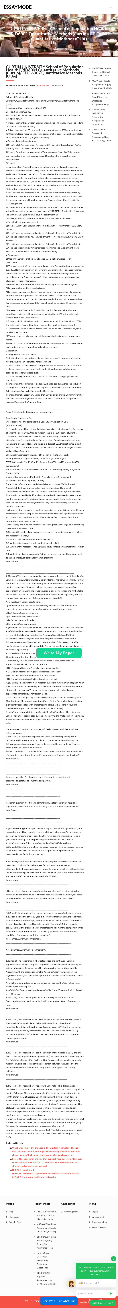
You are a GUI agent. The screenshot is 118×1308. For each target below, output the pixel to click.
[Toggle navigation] (110, 7)
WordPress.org (99, 1227)
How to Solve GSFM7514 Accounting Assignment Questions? (98, 117)
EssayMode (18, 7)
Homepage (14, 1217)
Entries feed (98, 1217)
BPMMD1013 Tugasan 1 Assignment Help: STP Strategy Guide (101, 135)
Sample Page (15, 1222)
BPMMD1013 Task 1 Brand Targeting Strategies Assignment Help (102, 99)
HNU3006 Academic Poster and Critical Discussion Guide (101, 72)
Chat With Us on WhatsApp (59, 1300)
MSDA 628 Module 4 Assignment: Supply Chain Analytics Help (102, 84)
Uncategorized (42, 85)
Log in (95, 1211)
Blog (11, 1211)
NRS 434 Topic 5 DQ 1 (23, 1169)
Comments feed (100, 1222)
